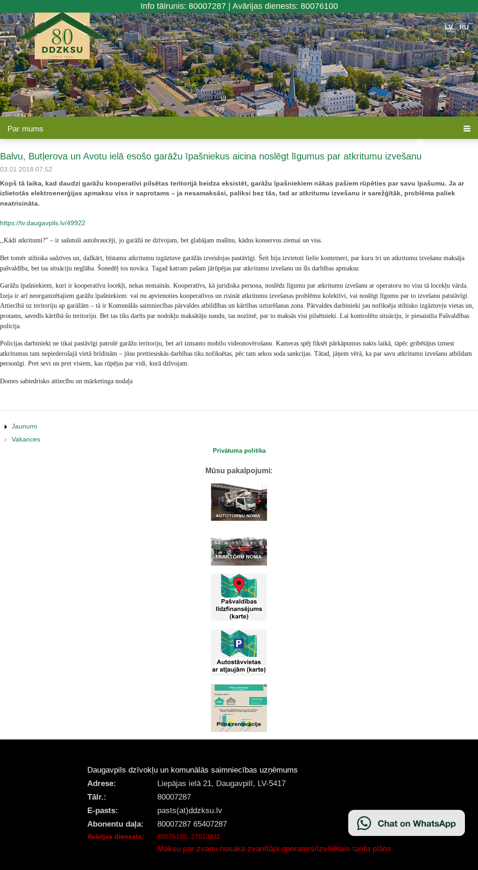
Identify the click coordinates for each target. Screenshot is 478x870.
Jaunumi (24, 426)
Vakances (26, 439)
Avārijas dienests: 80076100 (285, 6)
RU (464, 27)
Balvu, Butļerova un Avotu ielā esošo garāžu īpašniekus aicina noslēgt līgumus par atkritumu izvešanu (211, 156)
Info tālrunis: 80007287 (183, 6)
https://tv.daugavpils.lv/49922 (42, 223)
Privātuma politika (239, 450)
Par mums (25, 128)
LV (449, 27)
